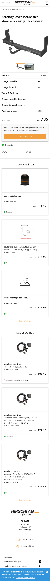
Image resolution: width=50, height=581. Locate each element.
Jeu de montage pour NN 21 (17, 297)
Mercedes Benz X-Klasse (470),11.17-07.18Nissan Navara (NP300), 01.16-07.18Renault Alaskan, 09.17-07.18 (21, 420)
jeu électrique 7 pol (13, 364)
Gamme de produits (17, 9)
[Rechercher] (8, 3)
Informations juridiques (13, 561)
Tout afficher (25, 321)
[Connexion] (47, 3)
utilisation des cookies (25, 577)
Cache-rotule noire (12, 196)
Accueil (4, 9)
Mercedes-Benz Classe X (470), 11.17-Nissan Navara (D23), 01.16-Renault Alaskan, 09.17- (19, 477)
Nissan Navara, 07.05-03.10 (15, 367)
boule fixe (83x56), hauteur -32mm (20, 246)
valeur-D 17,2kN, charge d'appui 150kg (20, 249)
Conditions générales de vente (15, 566)
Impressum (8, 557)
